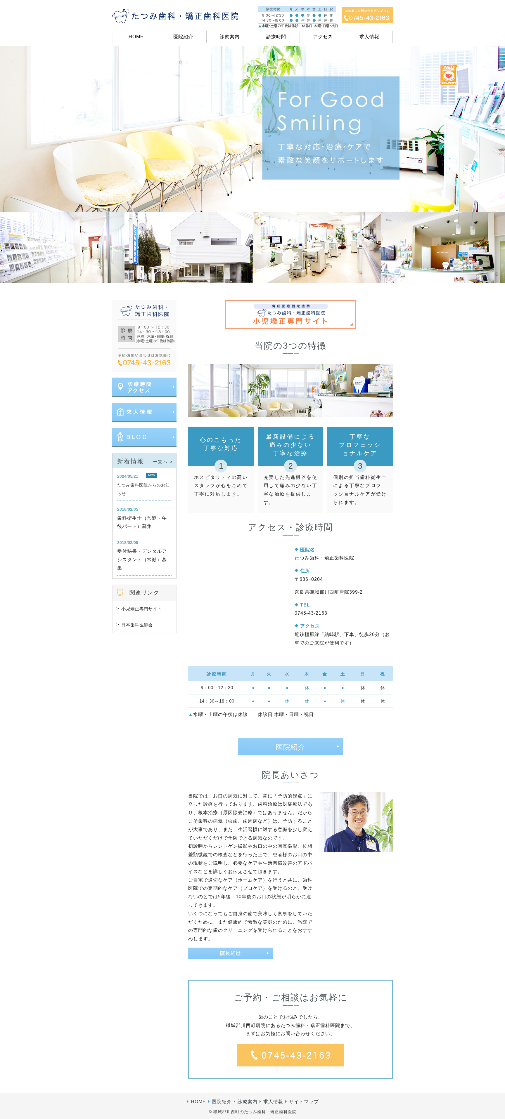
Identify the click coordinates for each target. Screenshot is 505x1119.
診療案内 (247, 1101)
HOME (136, 36)
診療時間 (276, 36)
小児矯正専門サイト (141, 608)
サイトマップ (304, 1101)
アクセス (323, 36)
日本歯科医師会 (137, 624)
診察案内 (230, 36)
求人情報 (369, 36)
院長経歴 (230, 953)
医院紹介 (183, 36)
